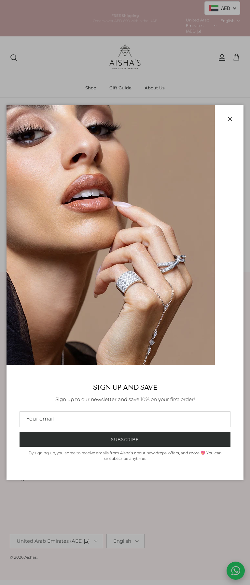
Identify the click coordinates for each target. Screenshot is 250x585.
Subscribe (125, 439)
